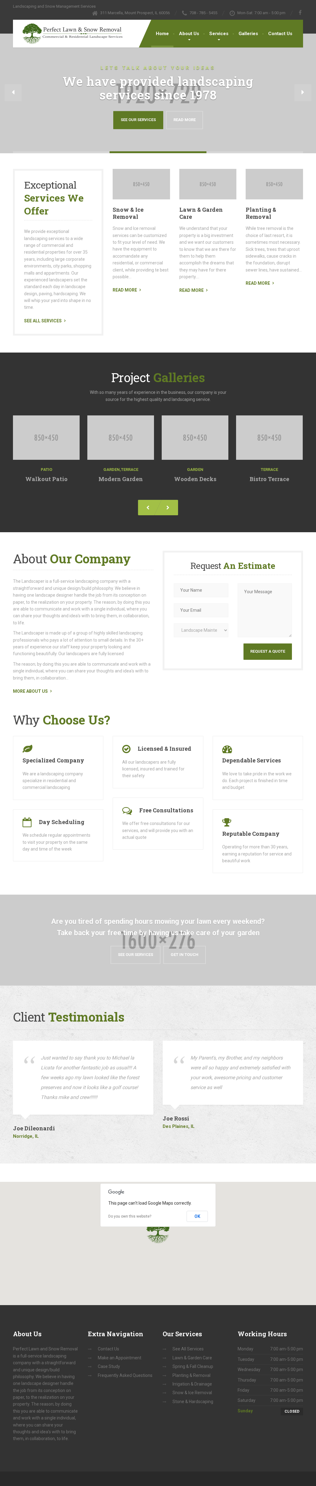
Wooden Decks (195, 479)
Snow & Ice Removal (128, 213)
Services (218, 33)
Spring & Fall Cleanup (193, 1366)
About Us (189, 33)
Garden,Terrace (120, 469)
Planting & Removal (261, 213)
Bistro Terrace (269, 479)
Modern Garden (120, 479)
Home (162, 33)
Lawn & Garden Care (201, 213)
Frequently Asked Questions (125, 1375)
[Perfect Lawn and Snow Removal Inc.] (68, 32)
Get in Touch (184, 954)
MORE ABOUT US (30, 691)
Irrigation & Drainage (192, 1384)
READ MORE (125, 290)
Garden (195, 469)
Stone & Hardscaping (193, 1401)
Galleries (248, 33)
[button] (13, 92)
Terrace (269, 469)
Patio (46, 469)
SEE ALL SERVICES (43, 320)
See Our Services (138, 119)
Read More (184, 119)
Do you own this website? (129, 1216)
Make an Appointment (119, 1357)
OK (197, 1216)
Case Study (109, 1366)
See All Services (188, 1348)
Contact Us (280, 33)
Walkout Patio (46, 479)
